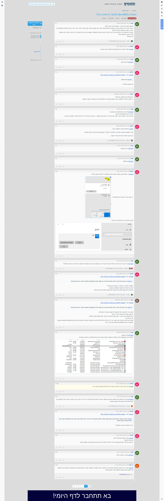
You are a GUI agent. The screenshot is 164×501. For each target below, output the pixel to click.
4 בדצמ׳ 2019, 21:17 (121, 383)
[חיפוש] (161, 15)
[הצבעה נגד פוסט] (57, 41)
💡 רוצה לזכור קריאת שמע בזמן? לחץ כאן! (41, 4)
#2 (56, 46)
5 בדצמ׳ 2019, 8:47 (120, 464)
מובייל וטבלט (131, 18)
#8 (56, 145)
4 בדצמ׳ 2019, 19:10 (121, 273)
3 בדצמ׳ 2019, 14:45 (122, 23)
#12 (56, 273)
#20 (56, 464)
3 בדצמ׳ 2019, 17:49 (122, 59)
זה (125, 440)
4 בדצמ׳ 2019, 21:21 (122, 396)
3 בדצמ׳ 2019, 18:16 (121, 94)
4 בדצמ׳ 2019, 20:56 (122, 332)
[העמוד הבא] (74, 486)
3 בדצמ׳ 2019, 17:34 (121, 46)
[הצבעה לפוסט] (63, 41)
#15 (56, 383)
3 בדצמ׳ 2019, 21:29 (122, 145)
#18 (56, 435)
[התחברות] (2, 2)
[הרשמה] (2, 5)
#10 (56, 171)
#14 (56, 332)
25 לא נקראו (37, 51)
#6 (56, 109)
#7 (56, 126)
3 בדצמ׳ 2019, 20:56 (122, 109)
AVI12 (131, 46)
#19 (56, 452)
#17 (56, 411)
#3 (56, 59)
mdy (132, 23)
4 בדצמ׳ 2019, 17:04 (122, 261)
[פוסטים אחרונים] (161, 9)
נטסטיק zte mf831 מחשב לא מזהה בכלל (113, 75)
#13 (56, 300)
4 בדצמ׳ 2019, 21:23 (121, 411)
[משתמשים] (161, 12)
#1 (56, 23)
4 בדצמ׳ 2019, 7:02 (122, 171)
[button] (161, 499)
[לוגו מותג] (129, 4)
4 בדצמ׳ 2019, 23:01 (122, 452)
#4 (56, 72)
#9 (56, 158)
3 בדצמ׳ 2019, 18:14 (121, 72)
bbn (132, 300)
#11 (56, 261)
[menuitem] (2, 2)
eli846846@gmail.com (124, 474)
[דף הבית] (161, 2)
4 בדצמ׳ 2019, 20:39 (122, 300)
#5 (56, 94)
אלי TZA (131, 464)
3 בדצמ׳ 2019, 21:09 (121, 126)
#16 (56, 396)
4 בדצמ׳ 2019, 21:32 (121, 435)
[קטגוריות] (161, 5)
